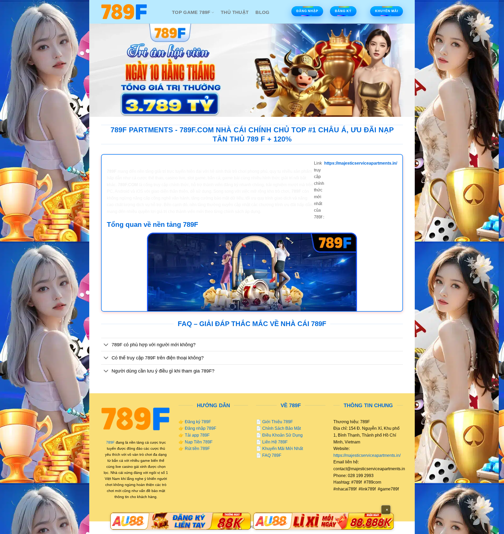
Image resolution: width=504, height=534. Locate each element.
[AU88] (180, 521)
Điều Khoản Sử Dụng (282, 435)
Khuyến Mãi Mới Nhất (282, 448)
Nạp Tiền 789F (199, 442)
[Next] (401, 70)
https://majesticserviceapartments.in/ (367, 455)
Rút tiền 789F (197, 448)
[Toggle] (106, 345)
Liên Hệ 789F (275, 442)
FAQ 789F (271, 455)
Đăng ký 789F (198, 422)
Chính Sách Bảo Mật (281, 428)
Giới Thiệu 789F (277, 422)
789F (110, 442)
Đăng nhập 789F (200, 428)
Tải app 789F (197, 435)
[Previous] (102, 70)
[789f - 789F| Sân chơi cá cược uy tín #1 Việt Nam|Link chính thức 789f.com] (132, 12)
